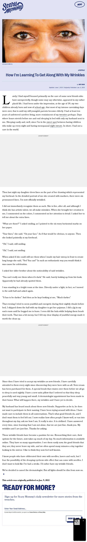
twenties (63, 114)
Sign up (71, 518)
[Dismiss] (83, 520)
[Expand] (76, 520)
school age (40, 107)
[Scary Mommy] (13, 7)
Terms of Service (33, 512)
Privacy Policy (42, 512)
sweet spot (52, 122)
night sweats (56, 125)
